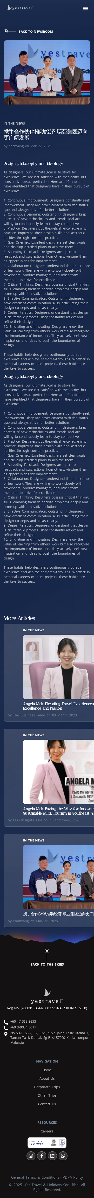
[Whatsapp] (63, 1155)
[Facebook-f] (41, 1155)
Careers (47, 1131)
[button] (85, 8)
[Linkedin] (52, 1155)
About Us (47, 1078)
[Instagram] (31, 1155)
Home (47, 1070)
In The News (14, 123)
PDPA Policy (73, 1177)
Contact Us (47, 1104)
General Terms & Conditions (35, 1177)
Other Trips (47, 1095)
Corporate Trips (47, 1087)
